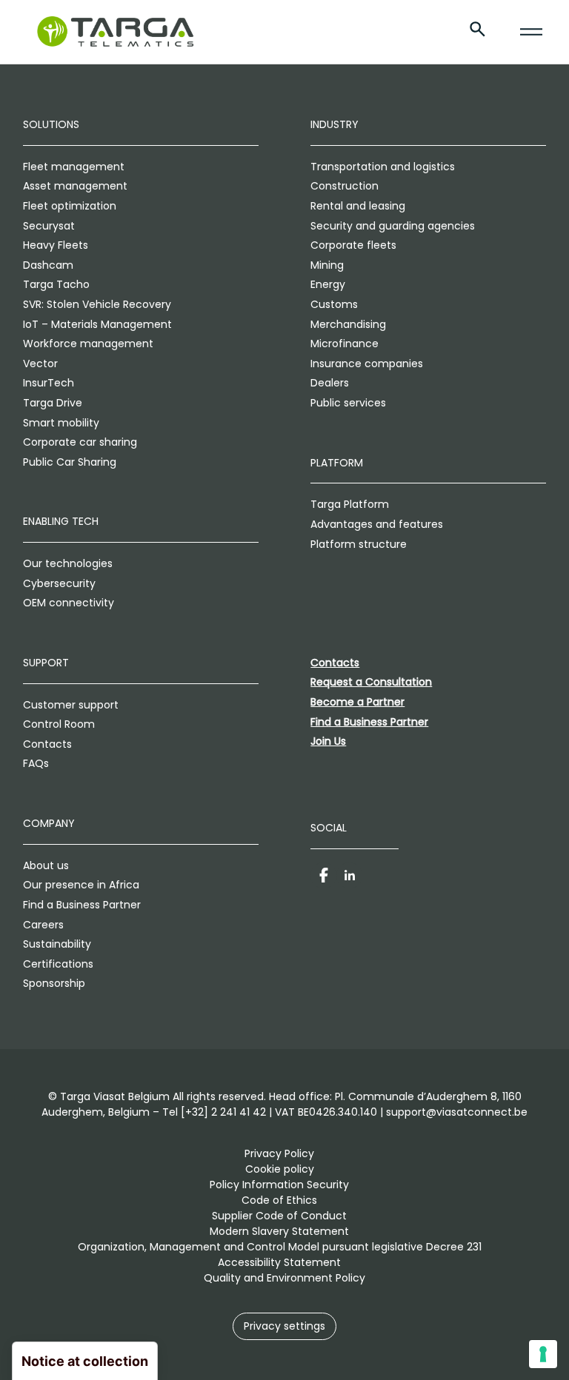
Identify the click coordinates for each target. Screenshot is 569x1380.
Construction (344, 185)
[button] (284, 1326)
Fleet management (73, 166)
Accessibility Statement (279, 1262)
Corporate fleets (353, 245)
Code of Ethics (279, 1200)
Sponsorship (54, 983)
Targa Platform (349, 504)
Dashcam (48, 265)
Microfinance (344, 343)
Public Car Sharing (69, 462)
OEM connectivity (68, 602)
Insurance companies (366, 363)
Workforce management (88, 343)
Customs (334, 304)
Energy (327, 284)
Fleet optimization (69, 205)
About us (46, 865)
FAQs (36, 763)
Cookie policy (279, 1169)
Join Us (328, 741)
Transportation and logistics (382, 166)
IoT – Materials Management (97, 324)
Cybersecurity (59, 583)
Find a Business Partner (82, 904)
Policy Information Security (279, 1184)
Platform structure (358, 544)
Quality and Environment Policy (284, 1277)
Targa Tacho (56, 284)
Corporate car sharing (80, 442)
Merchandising (348, 324)
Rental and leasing (357, 205)
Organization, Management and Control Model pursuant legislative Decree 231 (280, 1246)
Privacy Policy (279, 1153)
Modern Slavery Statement (279, 1231)
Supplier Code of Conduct (279, 1215)
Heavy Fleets (55, 245)
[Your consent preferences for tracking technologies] (543, 1354)
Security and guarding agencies (392, 225)
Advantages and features (376, 524)
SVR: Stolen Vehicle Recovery (97, 304)
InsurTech (48, 382)
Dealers (329, 382)
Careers (43, 924)
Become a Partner (357, 701)
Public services (348, 402)
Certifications (58, 964)
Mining (327, 265)
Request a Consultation (371, 681)
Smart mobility (61, 422)
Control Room (59, 724)
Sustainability (57, 944)
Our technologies (68, 563)
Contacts (47, 744)
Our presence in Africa (81, 884)
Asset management (75, 185)
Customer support (71, 704)
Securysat (49, 225)
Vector (40, 363)
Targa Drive (52, 402)
